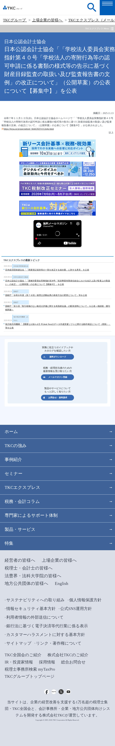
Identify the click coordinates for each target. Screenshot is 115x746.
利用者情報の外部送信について (35, 617)
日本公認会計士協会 (20, 277)
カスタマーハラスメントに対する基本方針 (45, 634)
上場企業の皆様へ (47, 20)
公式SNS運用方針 (76, 608)
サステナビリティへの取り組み (35, 600)
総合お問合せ (73, 662)
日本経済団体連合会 (20, 266)
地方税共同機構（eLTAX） (20, 318)
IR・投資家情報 (19, 662)
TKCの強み (16, 445)
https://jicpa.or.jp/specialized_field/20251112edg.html (29, 129)
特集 (9, 543)
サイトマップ (18, 643)
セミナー (13, 473)
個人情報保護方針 (85, 600)
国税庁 (15, 291)
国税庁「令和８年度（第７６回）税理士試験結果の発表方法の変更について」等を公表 (46, 295)
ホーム (11, 431)
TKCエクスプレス (22, 487)
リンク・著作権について (58, 643)
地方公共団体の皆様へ (26, 583)
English (61, 583)
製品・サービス (20, 529)
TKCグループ (15, 20)
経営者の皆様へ (20, 560)
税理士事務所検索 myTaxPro (30, 669)
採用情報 (47, 662)
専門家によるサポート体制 (31, 515)
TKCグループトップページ (30, 676)
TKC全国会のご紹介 (23, 655)
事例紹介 (13, 459)
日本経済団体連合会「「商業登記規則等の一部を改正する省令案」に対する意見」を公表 (47, 270)
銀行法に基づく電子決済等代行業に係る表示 (47, 626)
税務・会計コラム (22, 501)
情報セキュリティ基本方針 (31, 608)
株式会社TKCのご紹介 (67, 655)
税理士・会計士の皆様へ (29, 568)
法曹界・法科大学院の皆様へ (33, 575)
